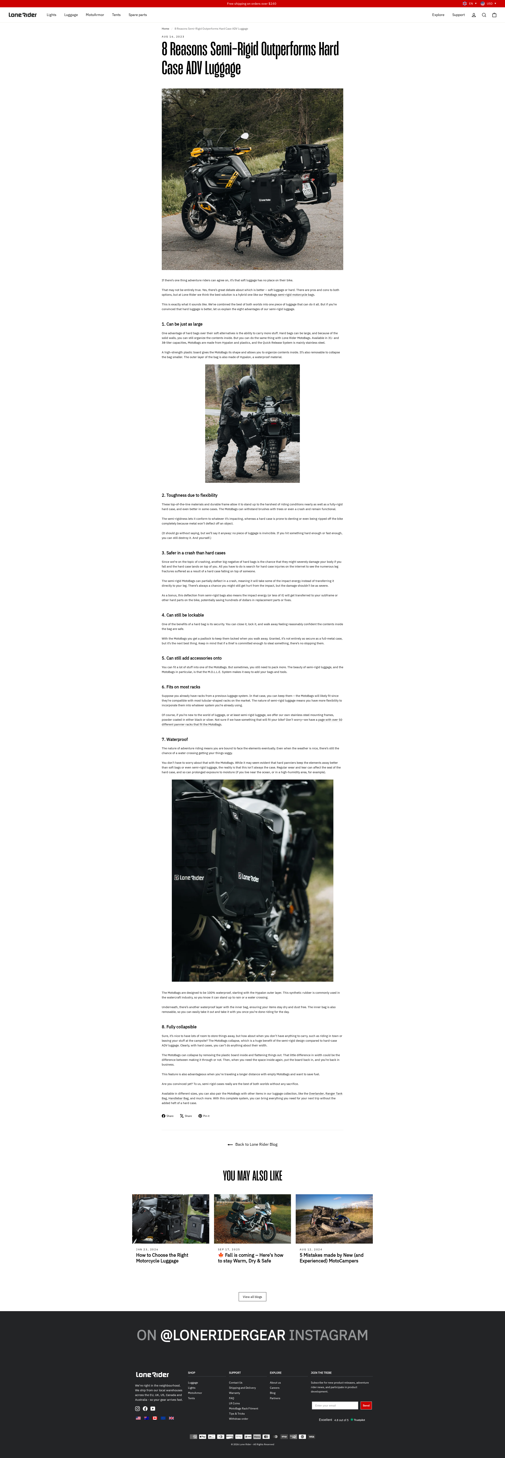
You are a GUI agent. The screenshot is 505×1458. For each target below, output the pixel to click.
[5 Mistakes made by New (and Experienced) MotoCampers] (334, 1219)
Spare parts (138, 14)
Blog (272, 1393)
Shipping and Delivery (242, 1388)
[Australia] (146, 1418)
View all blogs (252, 1297)
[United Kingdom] (171, 1418)
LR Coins (234, 1403)
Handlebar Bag (178, 1098)
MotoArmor (95, 14)
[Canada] (155, 1418)
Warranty (234, 1393)
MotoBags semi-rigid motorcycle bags (289, 294)
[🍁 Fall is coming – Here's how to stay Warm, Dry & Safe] (252, 1219)
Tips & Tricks (237, 1413)
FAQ (231, 1398)
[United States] (138, 1418)
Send (366, 1405)
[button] (373, 1241)
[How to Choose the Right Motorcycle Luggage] (170, 1219)
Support (458, 14)
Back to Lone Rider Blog (256, 1144)
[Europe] (163, 1418)
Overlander (316, 1093)
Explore (438, 14)
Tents (116, 14)
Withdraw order (238, 1418)
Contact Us (235, 1382)
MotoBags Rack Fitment (243, 1408)
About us (275, 1382)
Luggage (71, 14)
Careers (275, 1388)
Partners (275, 1398)
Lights (51, 14)
